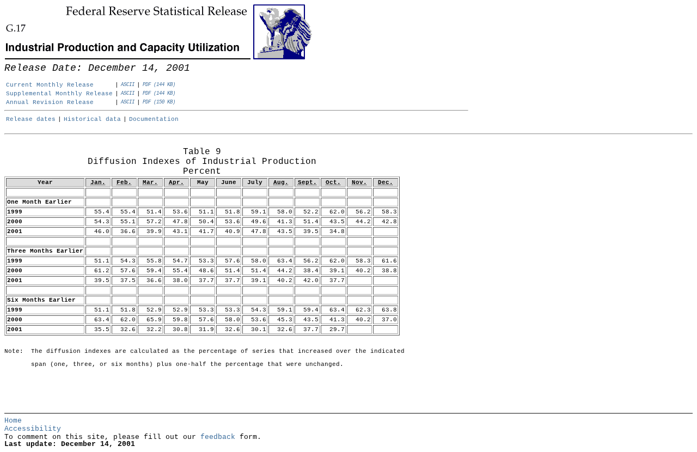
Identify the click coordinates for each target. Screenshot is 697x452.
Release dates (31, 119)
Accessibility (32, 429)
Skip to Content (16, 61)
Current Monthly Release (50, 85)
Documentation (154, 119)
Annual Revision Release (50, 102)
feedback (217, 437)
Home (13, 421)
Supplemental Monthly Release (59, 93)
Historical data (92, 119)
